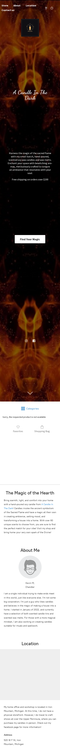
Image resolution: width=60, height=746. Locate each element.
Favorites (18, 431)
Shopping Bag (42, 431)
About (16, 5)
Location (31, 5)
